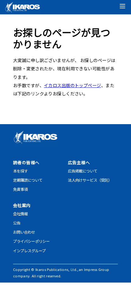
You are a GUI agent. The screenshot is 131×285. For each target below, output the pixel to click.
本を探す (20, 171)
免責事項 (20, 189)
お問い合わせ (24, 232)
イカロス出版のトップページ (72, 85)
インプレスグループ (29, 251)
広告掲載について (82, 171)
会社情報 (20, 214)
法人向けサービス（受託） (90, 180)
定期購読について (27, 180)
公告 (16, 223)
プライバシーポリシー (31, 241)
